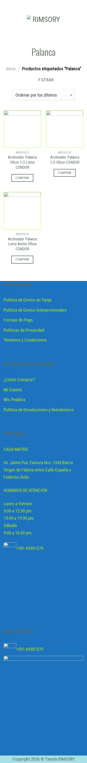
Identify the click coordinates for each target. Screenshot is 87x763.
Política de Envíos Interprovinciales (35, 310)
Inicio (11, 68)
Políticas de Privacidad (24, 330)
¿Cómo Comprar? (19, 379)
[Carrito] (81, 24)
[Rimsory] (44, 23)
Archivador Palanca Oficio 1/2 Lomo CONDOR (22, 162)
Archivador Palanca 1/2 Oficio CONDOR (65, 160)
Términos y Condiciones (25, 340)
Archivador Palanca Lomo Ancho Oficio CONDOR (22, 244)
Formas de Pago (18, 320)
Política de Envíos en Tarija (27, 300)
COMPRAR (22, 178)
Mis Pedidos (15, 399)
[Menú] (7, 23)
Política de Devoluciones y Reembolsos (39, 410)
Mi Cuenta (13, 389)
